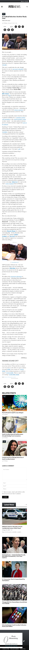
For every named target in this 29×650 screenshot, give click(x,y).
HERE (8, 369)
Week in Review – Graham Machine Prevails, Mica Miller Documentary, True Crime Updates (14, 556)
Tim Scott (12, 236)
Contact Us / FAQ (5, 648)
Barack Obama (11, 231)
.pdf (19, 149)
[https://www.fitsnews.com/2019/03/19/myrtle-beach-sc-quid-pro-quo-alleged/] (14, 403)
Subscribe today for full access (11, 644)
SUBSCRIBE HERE (14, 374)
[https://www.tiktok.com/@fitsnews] (24, 641)
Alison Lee (15, 182)
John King (12, 268)
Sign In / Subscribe (25, 1)
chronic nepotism (18, 110)
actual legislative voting (20, 119)
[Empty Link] (25, 504)
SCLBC (5, 65)
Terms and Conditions (14, 648)
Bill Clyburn (5, 93)
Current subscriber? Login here (11, 645)
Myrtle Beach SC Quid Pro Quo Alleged (12, 412)
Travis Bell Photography (15, 262)
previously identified (18, 69)
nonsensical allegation (16, 276)
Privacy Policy (22, 648)
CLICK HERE (9, 373)
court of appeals (10, 183)
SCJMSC (5, 132)
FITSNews (6, 23)
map (9, 95)
